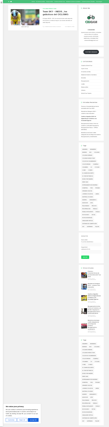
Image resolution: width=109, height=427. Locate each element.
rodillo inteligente (87, 211)
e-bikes (90, 170)
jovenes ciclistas (87, 194)
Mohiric (84, 200)
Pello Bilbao (85, 205)
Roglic (98, 211)
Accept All (33, 420)
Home (33, 1)
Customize (11, 420)
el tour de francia (87, 176)
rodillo (83, 84)
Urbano (83, 90)
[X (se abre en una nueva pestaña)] (9, 1)
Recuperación (85, 81)
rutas (93, 214)
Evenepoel (85, 188)
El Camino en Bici (40, 1)
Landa (97, 194)
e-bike (84, 170)
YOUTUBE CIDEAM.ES (91, 52)
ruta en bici (85, 214)
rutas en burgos (87, 217)
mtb (91, 203)
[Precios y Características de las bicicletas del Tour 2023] (84, 275)
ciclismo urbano (87, 155)
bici (90, 152)
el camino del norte (88, 173)
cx (91, 167)
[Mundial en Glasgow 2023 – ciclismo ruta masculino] (84, 287)
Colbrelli (95, 164)
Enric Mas (85, 182)
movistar (85, 203)
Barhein (84, 152)
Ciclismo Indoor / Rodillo (88, 1)
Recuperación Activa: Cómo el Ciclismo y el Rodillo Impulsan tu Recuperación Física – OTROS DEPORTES (94, 309)
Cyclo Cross (84, 68)
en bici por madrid (87, 179)
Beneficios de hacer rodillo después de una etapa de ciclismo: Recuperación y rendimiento (91, 134)
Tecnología (99, 1)
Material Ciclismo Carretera (73, 1)
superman (89, 226)
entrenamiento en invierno (89, 185)
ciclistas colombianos (89, 161)
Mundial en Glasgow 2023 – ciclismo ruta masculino (94, 285)
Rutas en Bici (49, 1)
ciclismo (96, 152)
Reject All (22, 420)
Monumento (93, 200)
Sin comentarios (92, 279)
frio (91, 188)
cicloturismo (86, 164)
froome (97, 188)
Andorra (84, 149)
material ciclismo (87, 197)
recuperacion (86, 208)
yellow (97, 226)
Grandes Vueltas (87, 191)
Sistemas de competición (89, 223)
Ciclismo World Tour (59, 1)
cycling (97, 167)
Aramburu (93, 149)
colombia (85, 167)
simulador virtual (87, 220)
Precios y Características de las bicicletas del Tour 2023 (94, 273)
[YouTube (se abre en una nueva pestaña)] (11, 1)
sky (83, 226)
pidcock (94, 205)
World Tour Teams (86, 93)
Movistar (83, 78)
